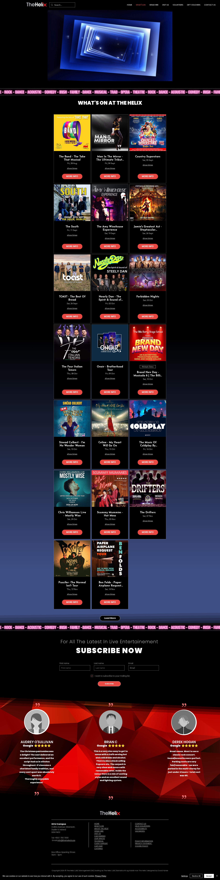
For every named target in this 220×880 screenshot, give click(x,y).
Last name (99, 663)
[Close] (216, 876)
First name (64, 663)
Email (130, 663)
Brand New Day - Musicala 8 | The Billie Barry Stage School (148, 374)
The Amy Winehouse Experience (110, 228)
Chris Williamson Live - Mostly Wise (72, 514)
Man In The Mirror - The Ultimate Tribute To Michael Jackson (110, 158)
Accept (209, 876)
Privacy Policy (100, 876)
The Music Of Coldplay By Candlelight (147, 444)
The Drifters (148, 512)
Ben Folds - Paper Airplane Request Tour (110, 584)
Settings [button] (184, 876)
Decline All (196, 876)
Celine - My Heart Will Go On (109, 444)
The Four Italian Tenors (72, 368)
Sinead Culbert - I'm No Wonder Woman (72, 444)
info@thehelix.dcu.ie (66, 840)
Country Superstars (147, 156)
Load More (110, 618)
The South (72, 226)
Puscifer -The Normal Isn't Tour (72, 584)
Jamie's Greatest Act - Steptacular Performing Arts (148, 228)
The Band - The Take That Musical (72, 158)
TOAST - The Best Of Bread (72, 298)
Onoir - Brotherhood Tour (110, 368)
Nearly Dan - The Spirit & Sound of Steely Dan (110, 298)
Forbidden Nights (147, 296)
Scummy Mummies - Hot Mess (110, 514)
